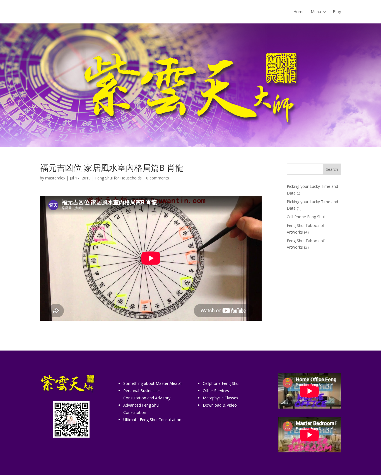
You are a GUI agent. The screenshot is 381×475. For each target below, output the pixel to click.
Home (299, 12)
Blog (337, 12)
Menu (316, 12)
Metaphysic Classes (220, 397)
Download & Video (220, 405)
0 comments (157, 178)
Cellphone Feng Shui (221, 383)
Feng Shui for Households (118, 178)
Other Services (216, 390)
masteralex (55, 178)
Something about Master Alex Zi (152, 383)
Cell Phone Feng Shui (306, 216)
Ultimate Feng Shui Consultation (152, 419)
